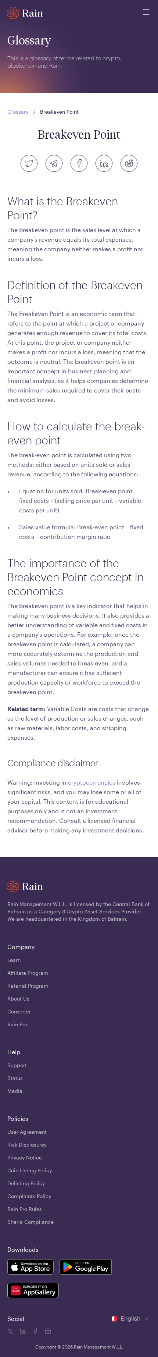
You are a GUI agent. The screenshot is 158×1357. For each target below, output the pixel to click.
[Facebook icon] (34, 1332)
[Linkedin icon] (22, 1332)
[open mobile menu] (146, 13)
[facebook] (79, 163)
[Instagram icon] (47, 1332)
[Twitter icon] (10, 1332)
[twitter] (29, 163)
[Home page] (25, 13)
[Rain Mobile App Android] (86, 1268)
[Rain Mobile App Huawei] (33, 1291)
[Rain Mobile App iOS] (30, 1268)
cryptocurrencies (91, 782)
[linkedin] (104, 163)
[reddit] (129, 163)
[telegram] (54, 163)
